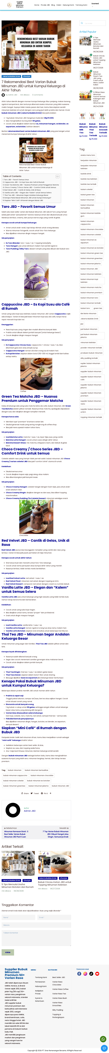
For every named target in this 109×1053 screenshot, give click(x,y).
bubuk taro (85, 308)
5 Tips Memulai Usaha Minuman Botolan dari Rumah (18, 885)
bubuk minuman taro (89, 298)
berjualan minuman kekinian (89, 167)
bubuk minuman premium (91, 292)
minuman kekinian (88, 342)
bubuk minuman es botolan (38, 780)
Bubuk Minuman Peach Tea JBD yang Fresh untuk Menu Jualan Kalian (98, 78)
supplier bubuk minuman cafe (91, 378)
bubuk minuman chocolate (42, 775)
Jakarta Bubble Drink (11, 76)
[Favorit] (82, 113)
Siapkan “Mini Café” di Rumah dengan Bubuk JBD (23, 200)
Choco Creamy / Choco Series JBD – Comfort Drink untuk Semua (30, 187)
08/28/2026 (19, 891)
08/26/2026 (98, 88)
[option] (18, 871)
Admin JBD (12, 95)
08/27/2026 (55, 888)
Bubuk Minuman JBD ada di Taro (42, 212)
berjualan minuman (89, 160)
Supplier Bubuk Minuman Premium (20, 4)
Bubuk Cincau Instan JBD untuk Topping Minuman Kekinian (54, 883)
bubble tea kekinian (89, 179)
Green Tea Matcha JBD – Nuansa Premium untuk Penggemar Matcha (31, 185)
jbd (82, 324)
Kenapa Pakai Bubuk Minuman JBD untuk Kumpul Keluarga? (27, 198)
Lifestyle (26, 76)
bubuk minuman (14, 770)
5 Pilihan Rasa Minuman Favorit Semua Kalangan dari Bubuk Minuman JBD (99, 97)
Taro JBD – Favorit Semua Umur (16, 180)
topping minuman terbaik (91, 417)
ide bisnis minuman (88, 313)
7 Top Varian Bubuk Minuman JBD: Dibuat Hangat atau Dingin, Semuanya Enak (55, 834)
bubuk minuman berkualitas (36, 770)
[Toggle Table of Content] (56, 176)
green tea (98, 308)
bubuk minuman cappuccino (15, 775)
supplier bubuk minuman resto (91, 402)
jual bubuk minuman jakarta (89, 335)
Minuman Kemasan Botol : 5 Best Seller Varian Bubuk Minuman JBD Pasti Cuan (16, 834)
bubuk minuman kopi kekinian (89, 280)
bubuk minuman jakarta (38, 786)
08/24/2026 (98, 106)
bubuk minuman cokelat (13, 780)
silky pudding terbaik (89, 358)
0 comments (37, 95)
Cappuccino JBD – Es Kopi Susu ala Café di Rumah (24, 182)
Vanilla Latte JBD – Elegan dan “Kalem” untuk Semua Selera (27, 193)
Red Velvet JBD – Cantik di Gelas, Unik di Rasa (22, 190)
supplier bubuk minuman (91, 371)
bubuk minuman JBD (60, 786)
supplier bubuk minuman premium (91, 394)
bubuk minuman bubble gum (90, 214)
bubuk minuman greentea (14, 786)
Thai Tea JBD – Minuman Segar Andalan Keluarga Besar (26, 195)
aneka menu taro (88, 155)
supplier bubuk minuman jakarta (91, 386)
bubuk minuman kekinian (91, 274)
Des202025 (4, 49)
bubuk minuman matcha (91, 287)
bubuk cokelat (87, 189)
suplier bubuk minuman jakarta (90, 364)
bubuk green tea (88, 194)
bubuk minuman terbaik (91, 303)
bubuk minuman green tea (92, 253)
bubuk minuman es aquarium (88, 241)
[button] (103, 1039)
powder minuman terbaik (91, 347)
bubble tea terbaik (88, 184)
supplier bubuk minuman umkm (91, 410)
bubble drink (86, 173)
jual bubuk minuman (89, 329)
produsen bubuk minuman (92, 353)
